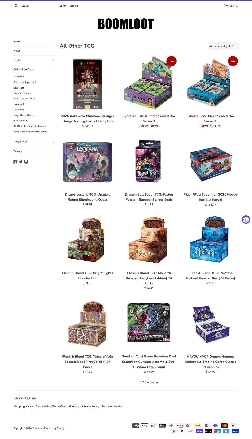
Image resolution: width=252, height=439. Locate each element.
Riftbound (19, 109)
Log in (63, 5)
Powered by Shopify (54, 428)
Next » (153, 382)
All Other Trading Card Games (29, 126)
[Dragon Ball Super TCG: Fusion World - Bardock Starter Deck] (149, 162)
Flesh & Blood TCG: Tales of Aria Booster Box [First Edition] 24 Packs (87, 361)
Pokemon (18, 76)
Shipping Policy (23, 406)
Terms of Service (112, 406)
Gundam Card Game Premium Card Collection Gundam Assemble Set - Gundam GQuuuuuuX (149, 361)
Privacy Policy (90, 406)
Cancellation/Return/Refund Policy (57, 406)
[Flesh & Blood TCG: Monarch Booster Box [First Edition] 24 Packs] (149, 240)
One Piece (18, 87)
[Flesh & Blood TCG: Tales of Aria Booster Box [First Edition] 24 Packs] (87, 324)
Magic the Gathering (24, 114)
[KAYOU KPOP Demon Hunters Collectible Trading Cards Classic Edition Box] (211, 324)
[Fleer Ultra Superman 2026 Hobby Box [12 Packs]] (211, 162)
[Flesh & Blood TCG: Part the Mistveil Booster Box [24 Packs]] (211, 240)
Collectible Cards (33, 69)
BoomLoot (38, 428)
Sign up (74, 5)
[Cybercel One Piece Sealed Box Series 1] (211, 83)
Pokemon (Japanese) (24, 82)
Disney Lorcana (21, 92)
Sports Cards (20, 120)
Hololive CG (19, 104)
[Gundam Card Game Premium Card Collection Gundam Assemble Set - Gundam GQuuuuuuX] (149, 324)
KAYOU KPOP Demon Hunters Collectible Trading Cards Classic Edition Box (210, 361)
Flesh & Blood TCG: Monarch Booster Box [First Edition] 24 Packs (149, 278)
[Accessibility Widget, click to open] (246, 219)
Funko (33, 60)
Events (17, 151)
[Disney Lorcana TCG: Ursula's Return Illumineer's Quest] (87, 162)
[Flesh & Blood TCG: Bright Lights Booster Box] (87, 240)
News (16, 50)
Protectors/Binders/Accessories (30, 131)
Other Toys (33, 142)
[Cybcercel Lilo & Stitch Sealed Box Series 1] (149, 83)
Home (17, 41)
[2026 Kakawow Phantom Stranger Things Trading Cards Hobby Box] (87, 83)
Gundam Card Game (24, 98)
